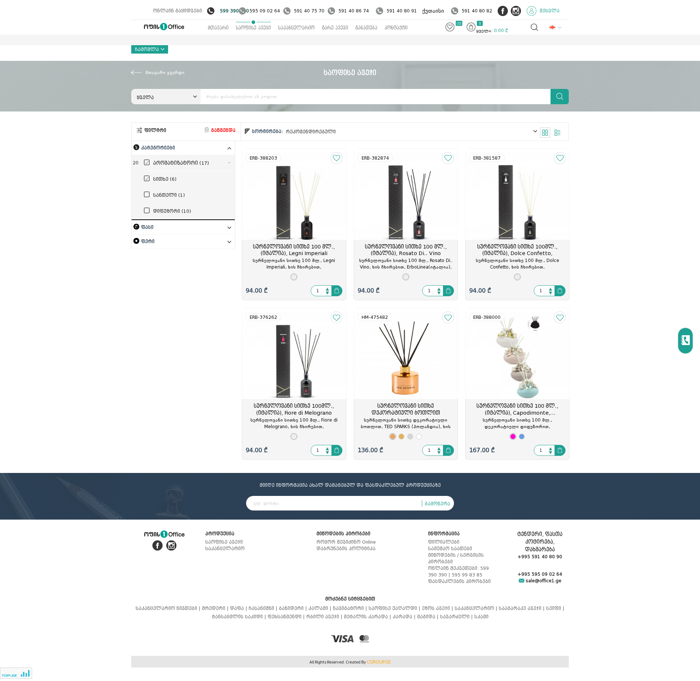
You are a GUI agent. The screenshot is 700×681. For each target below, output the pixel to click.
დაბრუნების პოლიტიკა (346, 548)
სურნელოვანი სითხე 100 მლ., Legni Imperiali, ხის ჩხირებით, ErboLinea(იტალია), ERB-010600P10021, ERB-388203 (294, 264)
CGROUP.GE (379, 662)
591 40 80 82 (477, 10)
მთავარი (218, 28)
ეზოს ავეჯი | (438, 608)
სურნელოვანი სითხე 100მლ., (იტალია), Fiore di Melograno (294, 409)
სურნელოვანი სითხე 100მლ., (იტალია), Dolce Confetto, (517, 250)
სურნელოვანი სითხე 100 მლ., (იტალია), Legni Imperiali (294, 250)
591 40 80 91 (401, 10)
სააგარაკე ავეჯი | (522, 608)
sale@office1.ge (542, 580)
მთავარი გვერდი (164, 72)
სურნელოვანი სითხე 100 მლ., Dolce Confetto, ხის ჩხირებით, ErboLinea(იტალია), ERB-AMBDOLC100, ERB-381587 (517, 264)
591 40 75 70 (309, 10)
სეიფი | (555, 608)
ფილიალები (443, 542)
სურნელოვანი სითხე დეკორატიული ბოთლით (406, 409)
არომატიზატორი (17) (181, 163)
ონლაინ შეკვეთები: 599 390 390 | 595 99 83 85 (458, 571)
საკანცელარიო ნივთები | (169, 608)
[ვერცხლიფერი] (410, 436)
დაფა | (239, 608)
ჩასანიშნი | (264, 608)
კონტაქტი (396, 28)
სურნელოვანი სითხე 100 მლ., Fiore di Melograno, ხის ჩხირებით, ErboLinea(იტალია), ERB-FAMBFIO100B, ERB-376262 (294, 424)
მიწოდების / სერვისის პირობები (456, 558)
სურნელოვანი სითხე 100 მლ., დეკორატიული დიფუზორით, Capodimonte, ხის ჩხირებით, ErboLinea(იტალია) (517, 424)
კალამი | (320, 608)
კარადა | (405, 616)
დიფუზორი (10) (172, 211)
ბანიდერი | (293, 608)
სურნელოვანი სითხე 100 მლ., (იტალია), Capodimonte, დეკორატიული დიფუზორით (517, 410)
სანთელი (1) (169, 195)
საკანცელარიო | (477, 608)
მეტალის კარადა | (368, 616)
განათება (366, 28)
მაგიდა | (428, 616)
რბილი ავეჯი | (325, 616)
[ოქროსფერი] (401, 436)
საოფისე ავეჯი (253, 28)
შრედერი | (216, 608)
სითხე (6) (164, 179)
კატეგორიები (158, 147)
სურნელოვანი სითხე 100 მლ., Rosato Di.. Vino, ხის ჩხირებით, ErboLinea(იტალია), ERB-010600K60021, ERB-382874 (405, 264)
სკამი (481, 616)
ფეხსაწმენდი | (287, 616)
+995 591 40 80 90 (540, 556)
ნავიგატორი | (351, 608)
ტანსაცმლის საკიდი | (240, 616)
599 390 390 (234, 10)
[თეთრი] (419, 436)
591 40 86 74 (353, 10)
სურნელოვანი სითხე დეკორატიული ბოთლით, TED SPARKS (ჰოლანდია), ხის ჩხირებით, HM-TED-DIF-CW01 (406, 424)
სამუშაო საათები (450, 548)
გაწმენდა (223, 130)
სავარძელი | (457, 616)
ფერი (148, 241)
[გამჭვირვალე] (294, 277)
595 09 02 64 (264, 10)
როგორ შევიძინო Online (346, 542)
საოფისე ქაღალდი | (395, 608)
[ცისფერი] (522, 436)
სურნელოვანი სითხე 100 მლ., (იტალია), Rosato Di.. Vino (406, 250)
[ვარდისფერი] (393, 436)
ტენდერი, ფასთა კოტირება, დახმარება (540, 542)
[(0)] (450, 28)
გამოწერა (437, 503)
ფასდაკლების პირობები (459, 581)
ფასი (147, 227)
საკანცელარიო (296, 28)
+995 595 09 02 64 (540, 574)
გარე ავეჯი (335, 28)
